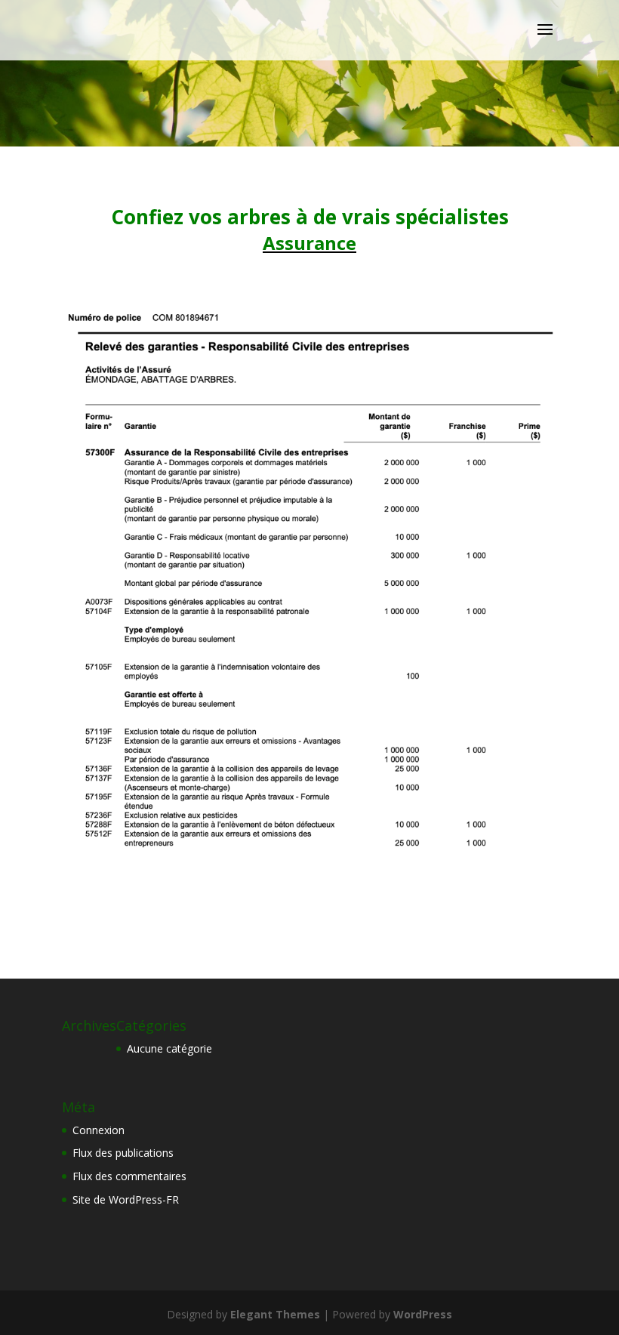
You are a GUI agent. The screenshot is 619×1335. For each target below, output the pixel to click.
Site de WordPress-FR (125, 1199)
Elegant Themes (275, 1314)
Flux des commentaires (129, 1176)
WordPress (422, 1314)
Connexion (98, 1130)
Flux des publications (123, 1152)
